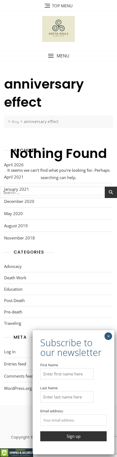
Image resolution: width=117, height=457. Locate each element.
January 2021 (16, 189)
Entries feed (15, 364)
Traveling (12, 323)
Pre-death (13, 312)
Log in (10, 351)
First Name (49, 364)
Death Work (15, 277)
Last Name (49, 387)
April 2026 (14, 164)
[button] (58, 56)
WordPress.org (18, 388)
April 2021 (14, 177)
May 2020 (13, 213)
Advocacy (13, 266)
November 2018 (19, 238)
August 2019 (16, 225)
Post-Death (14, 300)
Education (13, 289)
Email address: (51, 411)
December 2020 (19, 201)
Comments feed (19, 376)
